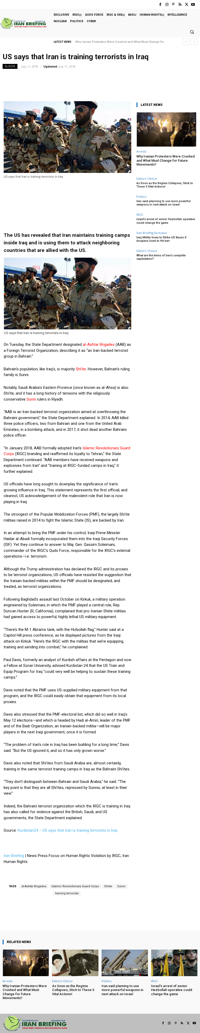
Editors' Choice (146, 178)
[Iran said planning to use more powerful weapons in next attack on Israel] (125, 963)
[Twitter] (186, 4)
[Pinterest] (173, 4)
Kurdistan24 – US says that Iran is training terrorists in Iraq (67, 830)
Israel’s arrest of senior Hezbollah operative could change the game (165, 221)
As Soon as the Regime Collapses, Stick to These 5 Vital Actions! (164, 185)
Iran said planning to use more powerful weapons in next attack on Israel (163, 203)
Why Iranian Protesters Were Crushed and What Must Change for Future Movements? (165, 160)
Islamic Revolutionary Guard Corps (75, 886)
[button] (191, 32)
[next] (194, 42)
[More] (115, 915)
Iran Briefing (14, 855)
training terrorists (67, 893)
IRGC (139, 214)
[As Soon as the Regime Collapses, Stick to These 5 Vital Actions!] (75, 963)
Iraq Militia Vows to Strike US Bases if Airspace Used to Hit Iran (161, 239)
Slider (10, 66)
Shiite (108, 886)
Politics (141, 196)
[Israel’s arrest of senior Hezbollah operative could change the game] (174, 963)
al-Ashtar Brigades (34, 886)
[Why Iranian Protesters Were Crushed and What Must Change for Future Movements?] (166, 129)
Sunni (121, 886)
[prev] (186, 42)
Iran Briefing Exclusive (151, 232)
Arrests (141, 151)
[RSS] (180, 4)
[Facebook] (160, 4)
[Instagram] (167, 4)
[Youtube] (193, 4)
